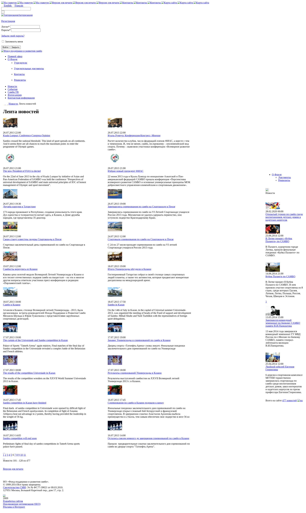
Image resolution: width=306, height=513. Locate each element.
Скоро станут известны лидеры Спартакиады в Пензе (32, 239)
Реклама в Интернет (14, 507)
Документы (284, 177)
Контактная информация (21, 97)
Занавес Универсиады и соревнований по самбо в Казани (139, 340)
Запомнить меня (14, 41)
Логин (5, 26)
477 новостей (289, 400)
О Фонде (12, 59)
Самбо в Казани (11, 304)
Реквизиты (20, 80)
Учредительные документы (29, 68)
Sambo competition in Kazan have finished (24, 402)
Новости (12, 86)
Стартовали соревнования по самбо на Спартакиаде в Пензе (141, 239)
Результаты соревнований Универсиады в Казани (135, 373)
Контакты (19, 74)
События (12, 89)
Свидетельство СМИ (14, 487)
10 (21, 455)
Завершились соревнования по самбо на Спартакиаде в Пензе (141, 206)
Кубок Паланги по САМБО (280, 276)
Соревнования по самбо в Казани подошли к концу (136, 402)
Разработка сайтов (13, 501)
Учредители (20, 62)
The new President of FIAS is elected (22, 171)
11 (24, 455)
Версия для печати (13, 469)
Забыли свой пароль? (12, 35)
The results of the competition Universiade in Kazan (29, 373)
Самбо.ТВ (13, 92)
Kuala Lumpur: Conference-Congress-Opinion (26, 135)
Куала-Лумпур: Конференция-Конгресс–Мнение (134, 135)
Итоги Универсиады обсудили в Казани (129, 269)
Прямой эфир (15, 56)
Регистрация (8, 21)
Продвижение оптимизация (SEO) (21, 504)
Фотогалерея (15, 95)
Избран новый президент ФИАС (125, 171)
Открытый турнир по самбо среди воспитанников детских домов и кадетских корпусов (284, 217)
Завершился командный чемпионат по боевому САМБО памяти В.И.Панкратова (283, 323)
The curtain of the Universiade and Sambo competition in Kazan (35, 340)
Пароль (6, 30)
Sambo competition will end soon (20, 438)
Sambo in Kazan (116, 304)
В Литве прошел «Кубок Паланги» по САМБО (279, 240)
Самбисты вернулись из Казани (20, 269)
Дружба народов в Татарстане (19, 206)
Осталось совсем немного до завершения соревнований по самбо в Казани (148, 438)
